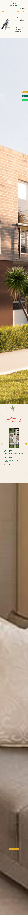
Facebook (24, 11)
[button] (26, 443)
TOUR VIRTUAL (14, 848)
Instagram (19, 11)
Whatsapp (24, 100)
